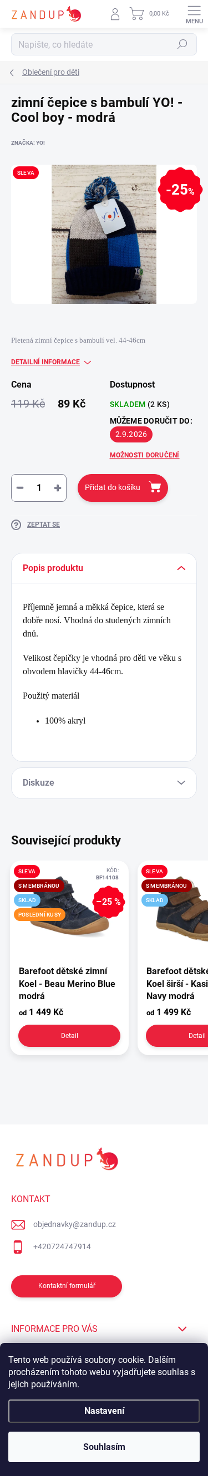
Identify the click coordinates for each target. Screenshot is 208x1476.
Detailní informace (45, 362)
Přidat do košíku (112, 487)
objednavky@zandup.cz (74, 1224)
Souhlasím (104, 1447)
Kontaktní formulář (66, 1286)
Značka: (28, 143)
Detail (69, 1036)
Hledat (182, 44)
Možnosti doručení (145, 455)
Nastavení (104, 1411)
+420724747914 (62, 1246)
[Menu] (194, 14)
